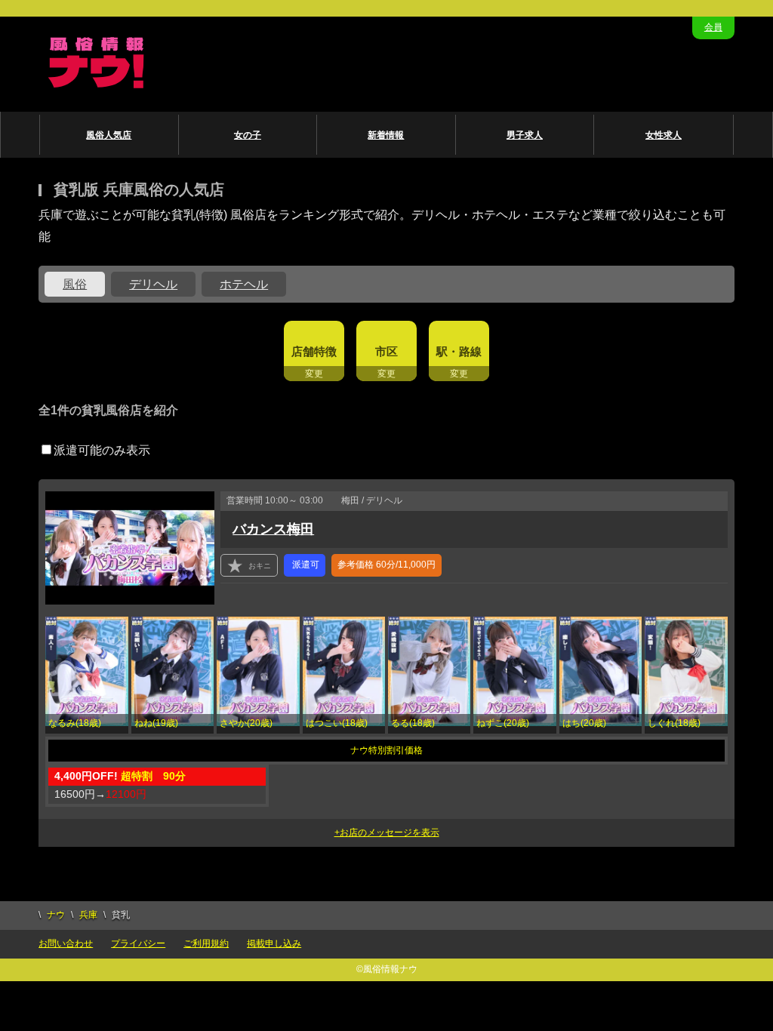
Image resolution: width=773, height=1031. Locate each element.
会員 (713, 27)
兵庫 (88, 914)
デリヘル (153, 284)
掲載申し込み (274, 943)
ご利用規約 (206, 943)
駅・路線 (459, 351)
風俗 (75, 284)
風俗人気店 (108, 135)
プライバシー (138, 943)
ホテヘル (244, 284)
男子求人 (525, 135)
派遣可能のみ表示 (102, 450)
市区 (386, 351)
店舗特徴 (314, 351)
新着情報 (386, 135)
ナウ (56, 914)
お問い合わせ (65, 943)
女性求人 (663, 135)
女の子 (247, 135)
